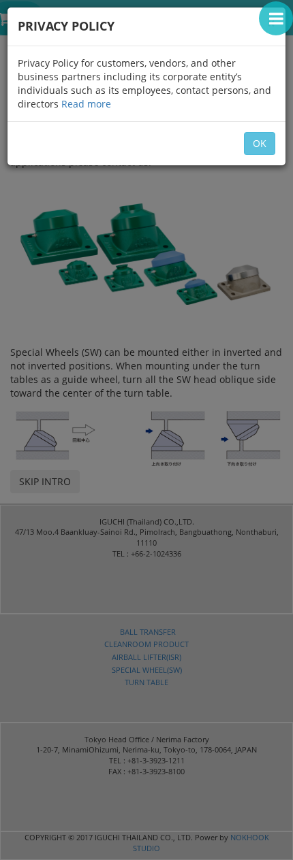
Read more (86, 103)
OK (259, 143)
